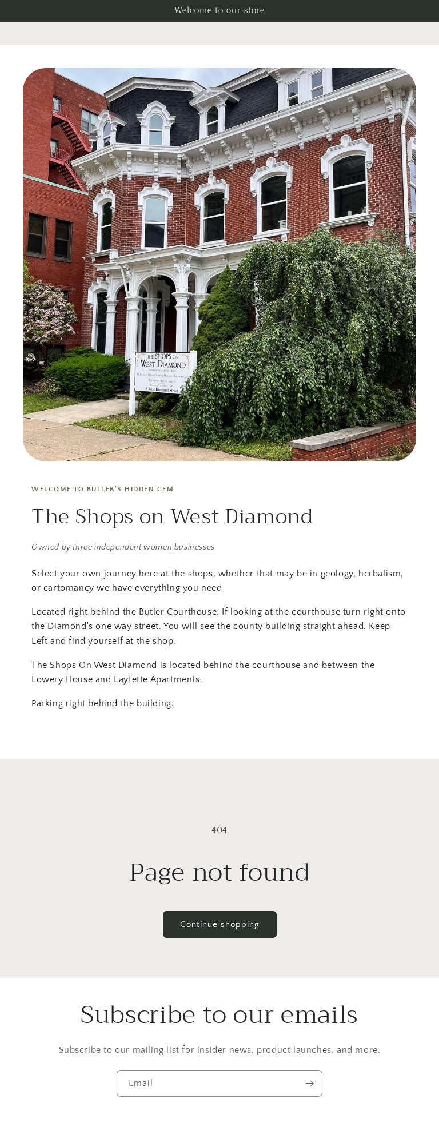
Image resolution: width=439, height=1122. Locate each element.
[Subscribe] (309, 1083)
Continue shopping (220, 924)
